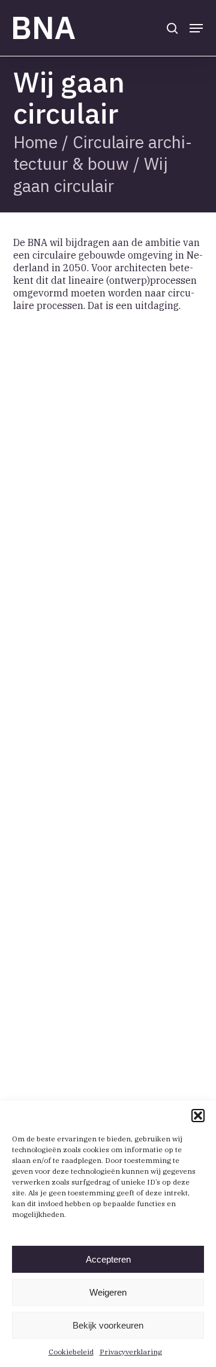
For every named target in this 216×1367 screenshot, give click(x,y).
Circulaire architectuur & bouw (102, 153)
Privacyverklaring (131, 1351)
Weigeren (108, 1292)
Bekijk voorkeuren (108, 1325)
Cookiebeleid (71, 1351)
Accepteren (108, 1259)
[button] (198, 1116)
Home (35, 142)
